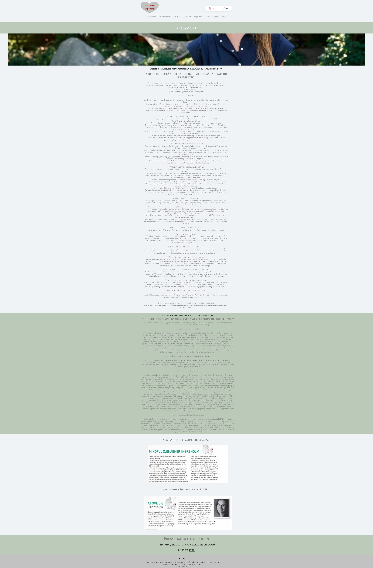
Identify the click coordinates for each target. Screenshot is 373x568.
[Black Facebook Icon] (179, 558)
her (192, 550)
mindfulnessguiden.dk (205, 303)
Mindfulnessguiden (179, 69)
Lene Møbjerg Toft (212, 69)
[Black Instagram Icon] (184, 558)
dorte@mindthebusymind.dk (195, 562)
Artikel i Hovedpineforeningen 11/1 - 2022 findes (187, 315)
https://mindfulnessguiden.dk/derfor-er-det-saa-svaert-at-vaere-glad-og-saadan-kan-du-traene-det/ (194, 306)
